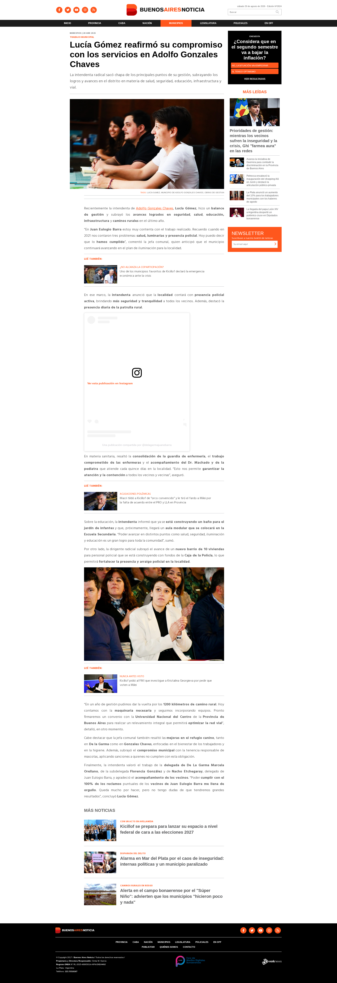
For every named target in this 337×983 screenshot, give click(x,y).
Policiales (240, 23)
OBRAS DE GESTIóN (214, 192)
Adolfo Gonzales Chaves (154, 208)
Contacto (189, 947)
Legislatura (208, 23)
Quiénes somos (169, 947)
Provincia (94, 23)
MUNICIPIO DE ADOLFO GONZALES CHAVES (182, 192)
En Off (269, 23)
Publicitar (148, 947)
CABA (121, 23)
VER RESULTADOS (254, 79)
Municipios (176, 23)
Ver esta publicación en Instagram (110, 383)
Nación (147, 23)
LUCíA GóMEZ (153, 192)
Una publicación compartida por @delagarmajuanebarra (137, 444)
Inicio (67, 23)
